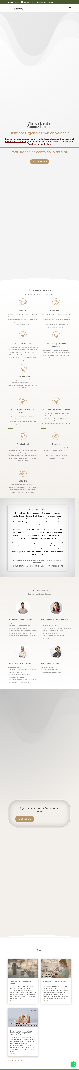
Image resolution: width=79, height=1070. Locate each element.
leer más (12, 1000)
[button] (73, 1064)
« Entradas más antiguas (15, 1060)
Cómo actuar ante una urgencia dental (55, 983)
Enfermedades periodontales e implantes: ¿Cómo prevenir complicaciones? (21, 1032)
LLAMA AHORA (39, 161)
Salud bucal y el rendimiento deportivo (21, 983)
